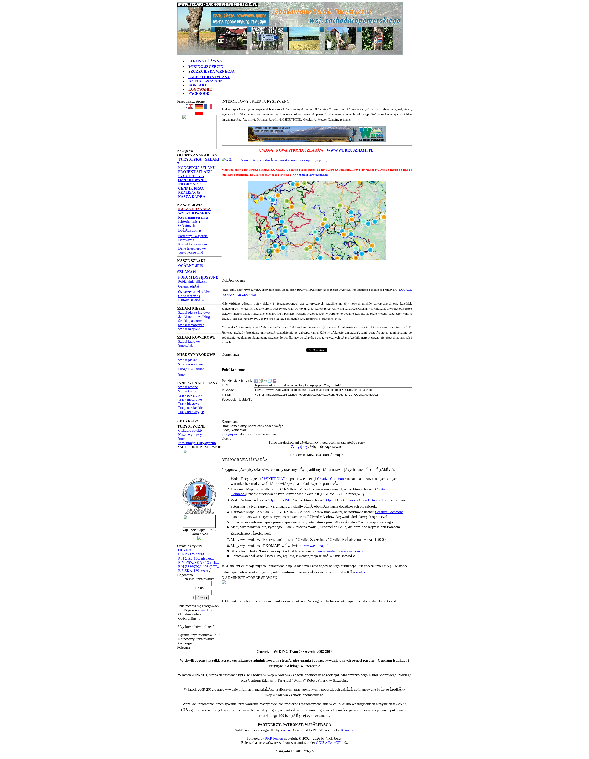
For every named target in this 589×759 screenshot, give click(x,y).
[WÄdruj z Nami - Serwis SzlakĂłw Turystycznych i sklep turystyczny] (274, 160)
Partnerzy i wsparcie (193, 236)
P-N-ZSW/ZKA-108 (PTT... (199, 567)
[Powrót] (199, 113)
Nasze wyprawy (190, 435)
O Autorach (186, 225)
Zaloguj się (230, 434)
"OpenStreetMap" (281, 500)
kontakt (360, 572)
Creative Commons (331, 479)
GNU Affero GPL (329, 743)
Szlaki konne (187, 391)
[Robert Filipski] (311, 598)
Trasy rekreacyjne (191, 412)
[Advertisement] (316, 271)
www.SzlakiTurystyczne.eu (310, 174)
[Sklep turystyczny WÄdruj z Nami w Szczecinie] (317, 134)
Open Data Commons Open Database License (359, 500)
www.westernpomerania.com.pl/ (340, 551)
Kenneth (347, 730)
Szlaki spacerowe (190, 321)
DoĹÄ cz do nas (189, 230)
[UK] (190, 107)
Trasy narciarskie (190, 408)
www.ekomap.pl (316, 546)
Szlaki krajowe (189, 341)
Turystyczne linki (190, 252)
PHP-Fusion (274, 738)
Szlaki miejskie (189, 329)
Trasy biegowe (188, 403)
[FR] (208, 107)
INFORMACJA (190, 184)
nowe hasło (206, 610)
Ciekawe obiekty (190, 430)
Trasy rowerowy (190, 395)
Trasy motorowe (190, 399)
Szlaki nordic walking (194, 317)
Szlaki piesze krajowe (194, 312)
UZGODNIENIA (191, 176)
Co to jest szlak (189, 296)
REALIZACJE (189, 192)
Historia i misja (189, 221)
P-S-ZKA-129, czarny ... (196, 571)
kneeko (285, 730)
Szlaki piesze (187, 360)
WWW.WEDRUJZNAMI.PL (350, 150)
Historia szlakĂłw (191, 300)
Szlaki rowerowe (190, 364)
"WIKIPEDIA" (273, 479)
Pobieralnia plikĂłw (192, 281)
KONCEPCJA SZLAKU (197, 168)
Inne (181, 375)
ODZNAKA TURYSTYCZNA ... (192, 552)
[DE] (199, 107)
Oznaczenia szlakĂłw (194, 292)
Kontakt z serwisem (192, 244)
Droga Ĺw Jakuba (191, 369)
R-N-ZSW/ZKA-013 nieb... (198, 562)
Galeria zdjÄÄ (188, 286)
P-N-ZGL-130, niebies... (196, 558)
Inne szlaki (186, 346)
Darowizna (186, 240)
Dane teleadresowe (192, 248)
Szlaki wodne (188, 387)
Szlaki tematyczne (191, 325)
